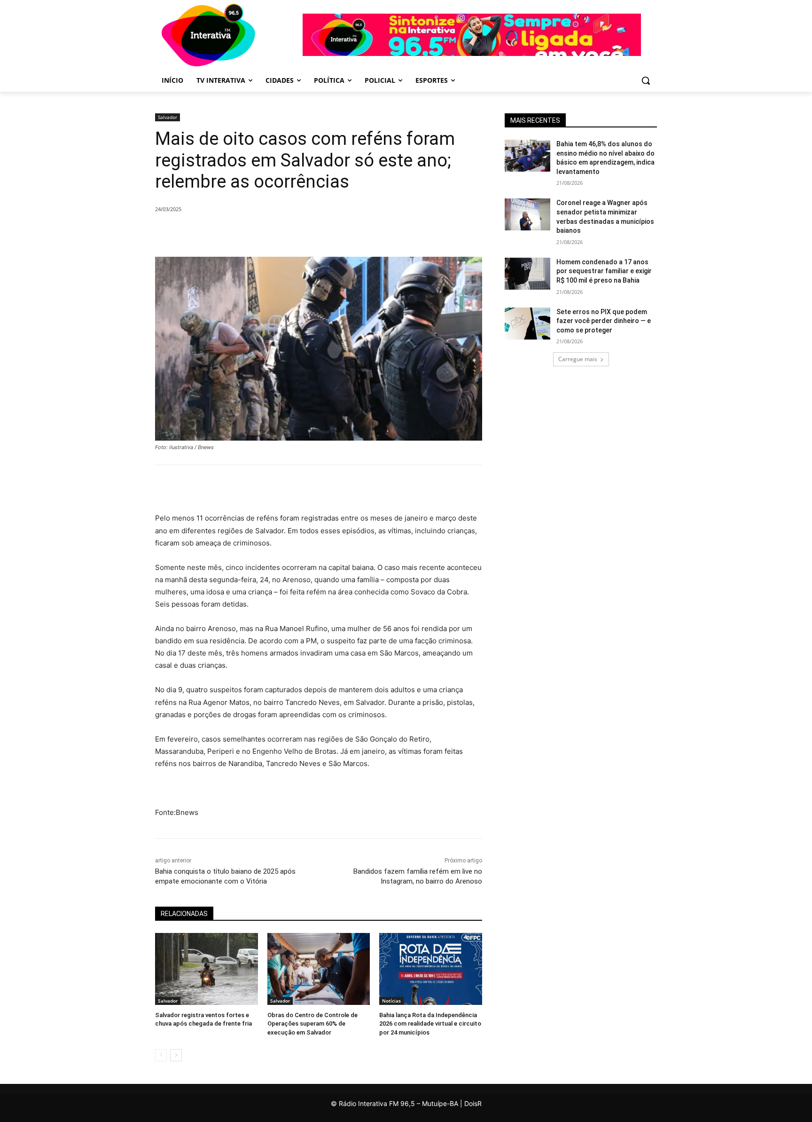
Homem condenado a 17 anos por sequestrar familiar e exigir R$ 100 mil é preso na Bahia (604, 271)
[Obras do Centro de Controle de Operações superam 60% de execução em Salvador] (318, 969)
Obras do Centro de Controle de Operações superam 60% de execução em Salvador (312, 1023)
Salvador (167, 117)
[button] (645, 80)
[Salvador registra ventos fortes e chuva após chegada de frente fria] (206, 969)
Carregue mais (577, 359)
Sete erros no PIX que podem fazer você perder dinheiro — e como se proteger (603, 321)
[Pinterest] (282, 233)
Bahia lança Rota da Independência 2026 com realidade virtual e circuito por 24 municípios (430, 1023)
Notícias (391, 1000)
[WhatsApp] (304, 233)
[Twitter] (261, 233)
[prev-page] (161, 1055)
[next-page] (176, 1055)
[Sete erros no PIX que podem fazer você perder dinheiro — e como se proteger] (527, 324)
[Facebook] (239, 233)
